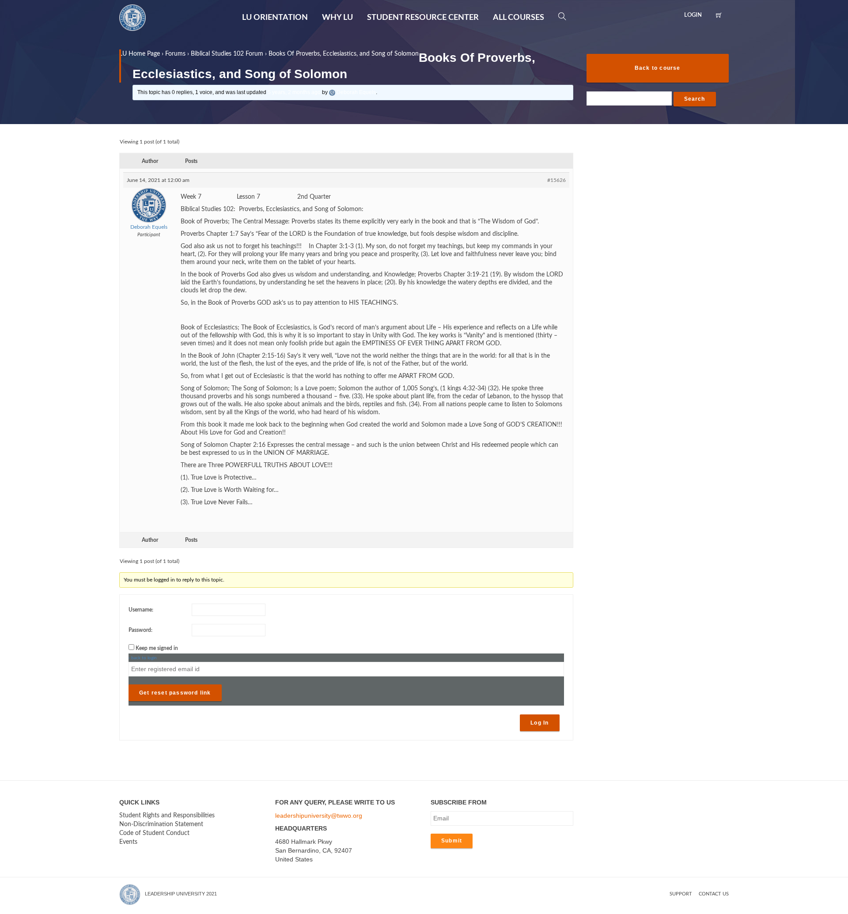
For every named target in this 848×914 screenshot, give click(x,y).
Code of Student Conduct (154, 833)
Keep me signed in (157, 648)
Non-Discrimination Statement (161, 824)
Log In (539, 723)
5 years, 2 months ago (294, 92)
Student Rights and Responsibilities (167, 815)
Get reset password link (175, 693)
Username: (141, 609)
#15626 (556, 180)
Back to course (658, 68)
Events (128, 842)
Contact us (714, 893)
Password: (140, 630)
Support (681, 893)
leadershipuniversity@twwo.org (318, 815)
